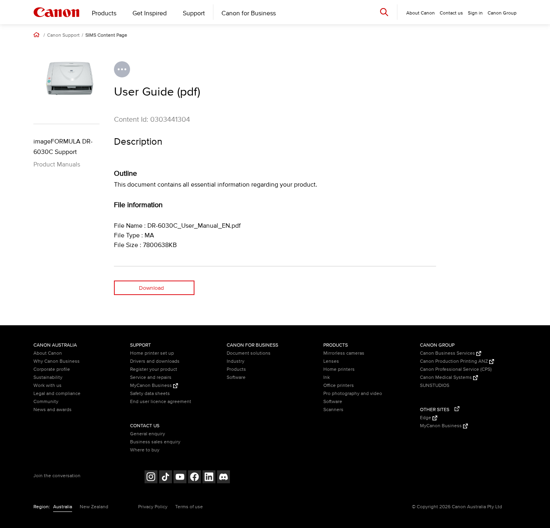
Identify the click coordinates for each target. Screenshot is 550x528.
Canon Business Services (448, 353)
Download (151, 288)
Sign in (475, 13)
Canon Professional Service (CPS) (456, 369)
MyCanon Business (151, 385)
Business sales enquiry (155, 442)
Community (45, 402)
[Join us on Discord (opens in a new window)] (223, 477)
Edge (426, 418)
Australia (62, 507)
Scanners (333, 410)
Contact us (451, 13)
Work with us (47, 385)
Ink (326, 377)
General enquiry (147, 434)
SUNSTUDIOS (434, 385)
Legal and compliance (57, 394)
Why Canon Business (56, 361)
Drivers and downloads (155, 361)
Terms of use (189, 507)
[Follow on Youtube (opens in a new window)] (180, 477)
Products (104, 13)
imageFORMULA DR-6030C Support (63, 146)
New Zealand (94, 507)
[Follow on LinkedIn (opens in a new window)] (209, 477)
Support (194, 13)
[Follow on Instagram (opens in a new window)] (151, 477)
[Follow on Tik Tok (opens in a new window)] (165, 477)
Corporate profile (51, 369)
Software (236, 377)
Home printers (339, 369)
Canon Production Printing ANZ (454, 361)
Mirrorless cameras (343, 353)
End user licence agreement (160, 402)
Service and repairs (151, 377)
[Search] (384, 12)
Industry (235, 361)
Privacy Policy (152, 507)
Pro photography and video (352, 394)
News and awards (52, 410)
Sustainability (47, 377)
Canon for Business (248, 13)
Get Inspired (149, 13)
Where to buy (144, 450)
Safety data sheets (150, 394)
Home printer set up (152, 353)
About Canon (47, 353)
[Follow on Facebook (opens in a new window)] (194, 477)
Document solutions (249, 353)
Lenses (331, 361)
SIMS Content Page (106, 35)
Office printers (338, 385)
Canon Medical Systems (446, 377)
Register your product (153, 369)
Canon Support (63, 35)
